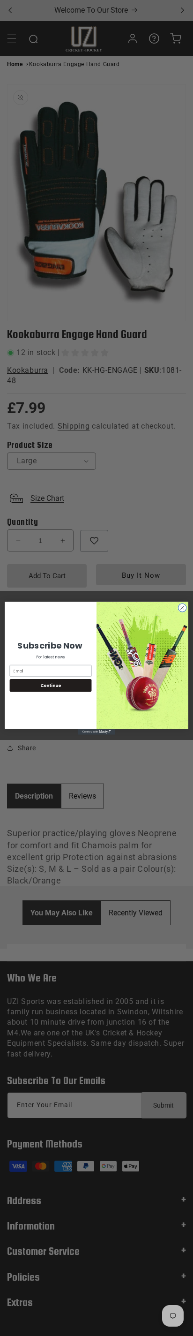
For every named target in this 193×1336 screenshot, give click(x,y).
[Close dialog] (182, 608)
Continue (50, 685)
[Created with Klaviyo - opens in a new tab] (96, 731)
